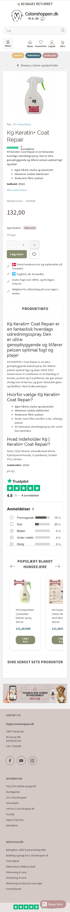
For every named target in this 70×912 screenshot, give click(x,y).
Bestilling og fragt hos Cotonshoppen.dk (27, 855)
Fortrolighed (12, 861)
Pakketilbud (33, 55)
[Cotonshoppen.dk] (35, 16)
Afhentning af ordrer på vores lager (24, 883)
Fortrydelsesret (13, 889)
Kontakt (10, 814)
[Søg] (63, 30)
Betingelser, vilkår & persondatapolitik (26, 850)
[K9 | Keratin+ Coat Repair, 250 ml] (35, 95)
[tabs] (62, 44)
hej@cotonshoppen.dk (20, 724)
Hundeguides (13, 792)
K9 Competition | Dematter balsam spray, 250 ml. (25, 616)
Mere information (17, 190)
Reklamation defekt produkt (20, 866)
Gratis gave (50, 55)
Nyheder (18, 55)
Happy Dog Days (15, 819)
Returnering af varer (16, 872)
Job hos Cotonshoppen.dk (20, 808)
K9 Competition (22, 124)
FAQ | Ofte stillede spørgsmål (21, 786)
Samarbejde (12, 803)
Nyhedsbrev (12, 825)
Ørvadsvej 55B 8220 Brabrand (13, 738)
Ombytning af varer (16, 877)
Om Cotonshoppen (16, 797)
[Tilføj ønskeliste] (34, 254)
